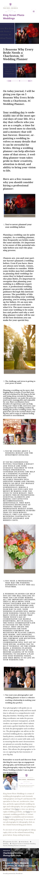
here (17, 809)
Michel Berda (24, 842)
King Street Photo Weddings (13, 16)
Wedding (5, 844)
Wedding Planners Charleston (17, 845)
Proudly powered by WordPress (12, 873)
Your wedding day (14, 112)
